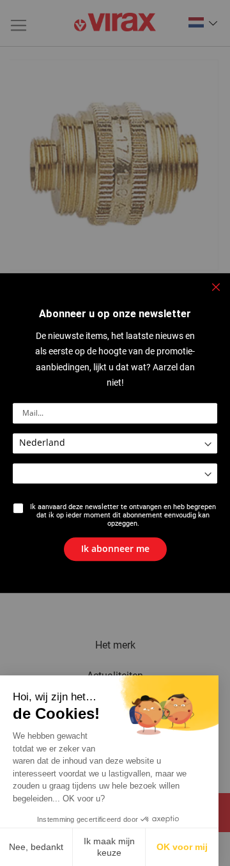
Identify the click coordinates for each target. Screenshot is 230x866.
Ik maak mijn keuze (109, 847)
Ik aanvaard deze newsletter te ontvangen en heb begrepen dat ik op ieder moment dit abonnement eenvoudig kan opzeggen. (123, 515)
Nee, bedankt (36, 847)
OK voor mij (182, 847)
